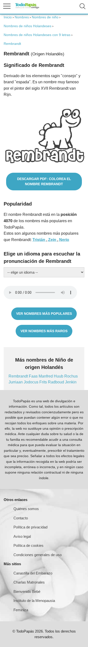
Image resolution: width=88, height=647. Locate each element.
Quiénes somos (26, 509)
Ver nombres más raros (44, 331)
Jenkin (71, 382)
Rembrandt (19, 376)
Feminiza (20, 610)
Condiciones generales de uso (37, 555)
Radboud (56, 382)
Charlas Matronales (29, 582)
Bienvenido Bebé (26, 591)
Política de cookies (28, 545)
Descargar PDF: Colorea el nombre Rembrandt (44, 181)
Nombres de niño (45, 17)
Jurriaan (16, 382)
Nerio (64, 240)
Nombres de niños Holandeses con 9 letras (37, 35)
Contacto (20, 518)
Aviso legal (22, 536)
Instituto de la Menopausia (34, 600)
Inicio (8, 17)
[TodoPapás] (27, 8)
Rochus (71, 376)
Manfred (46, 376)
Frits (43, 382)
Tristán (39, 240)
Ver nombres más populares (44, 314)
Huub (59, 376)
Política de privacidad (30, 527)
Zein (52, 240)
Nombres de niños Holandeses (27, 26)
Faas (34, 376)
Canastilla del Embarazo (32, 573)
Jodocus (31, 382)
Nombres (22, 17)
